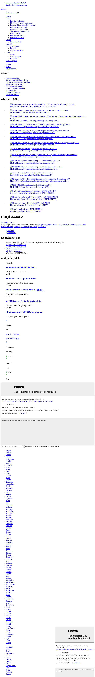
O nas (8, 52)
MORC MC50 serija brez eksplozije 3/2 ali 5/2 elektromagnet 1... (34, 169)
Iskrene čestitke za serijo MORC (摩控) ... (25, 289)
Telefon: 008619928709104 (16, 247)
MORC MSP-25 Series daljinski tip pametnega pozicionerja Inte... (34, 121)
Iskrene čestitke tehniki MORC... (21, 267)
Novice (8, 40)
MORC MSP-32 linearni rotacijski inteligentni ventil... (30, 112)
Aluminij (17, 227)
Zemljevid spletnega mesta (47, 225)
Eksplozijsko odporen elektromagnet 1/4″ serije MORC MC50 (33, 199)
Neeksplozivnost (7, 227)
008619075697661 (12, 334)
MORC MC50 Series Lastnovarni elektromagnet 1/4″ (29, 187)
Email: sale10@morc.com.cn (16, 5)
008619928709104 (12, 338)
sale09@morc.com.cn (14, 251)
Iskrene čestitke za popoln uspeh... (22, 278)
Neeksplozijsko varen (29, 227)
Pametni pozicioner (17, 21)
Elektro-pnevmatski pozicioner (21, 23)
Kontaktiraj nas (11, 61)
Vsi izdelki (42, 227)
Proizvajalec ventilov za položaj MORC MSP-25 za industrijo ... (33, 106)
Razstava (13, 59)
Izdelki (8, 19)
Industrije (9, 44)
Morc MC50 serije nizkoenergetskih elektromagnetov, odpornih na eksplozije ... (39, 181)
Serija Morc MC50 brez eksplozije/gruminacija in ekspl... (31, 157)
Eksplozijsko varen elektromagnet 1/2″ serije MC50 (29, 205)
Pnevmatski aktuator (17, 36)
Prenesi (13, 48)
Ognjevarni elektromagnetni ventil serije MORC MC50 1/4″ (32, 193)
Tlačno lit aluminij (69, 225)
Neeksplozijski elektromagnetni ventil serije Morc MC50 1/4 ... (33, 151)
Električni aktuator (17, 38)
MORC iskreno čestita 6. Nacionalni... (23, 301)
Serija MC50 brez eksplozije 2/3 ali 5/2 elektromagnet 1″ (31, 175)
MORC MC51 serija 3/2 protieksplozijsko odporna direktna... (32, 145)
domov (8, 17)
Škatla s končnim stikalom (19, 31)
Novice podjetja (16, 42)
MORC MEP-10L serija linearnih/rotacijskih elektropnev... (31, 139)
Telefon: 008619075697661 (16, 3)
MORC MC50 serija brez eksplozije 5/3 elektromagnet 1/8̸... (32, 163)
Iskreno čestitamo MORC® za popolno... (25, 312)
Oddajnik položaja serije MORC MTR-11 (25, 211)
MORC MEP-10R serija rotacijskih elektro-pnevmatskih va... (32, 133)
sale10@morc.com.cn (14, 249)
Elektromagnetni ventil (18, 27)
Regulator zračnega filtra (19, 29)
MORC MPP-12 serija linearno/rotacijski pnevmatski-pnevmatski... (34, 127)
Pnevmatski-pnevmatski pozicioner (23, 25)
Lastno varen (81, 225)
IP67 (59, 225)
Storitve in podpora (13, 46)
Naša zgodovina (16, 56)
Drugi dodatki (15, 33)
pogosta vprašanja (16, 50)
